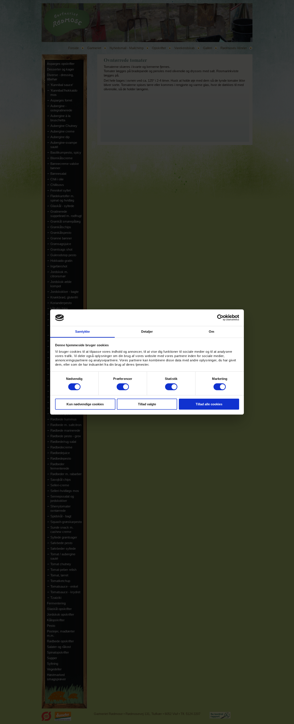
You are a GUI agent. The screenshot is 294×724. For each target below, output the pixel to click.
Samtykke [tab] (82, 331)
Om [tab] (211, 331)
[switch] (123, 386)
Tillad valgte (147, 404)
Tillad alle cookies (209, 404)
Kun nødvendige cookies (85, 404)
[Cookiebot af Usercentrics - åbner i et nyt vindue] (220, 317)
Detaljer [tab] (147, 331)
